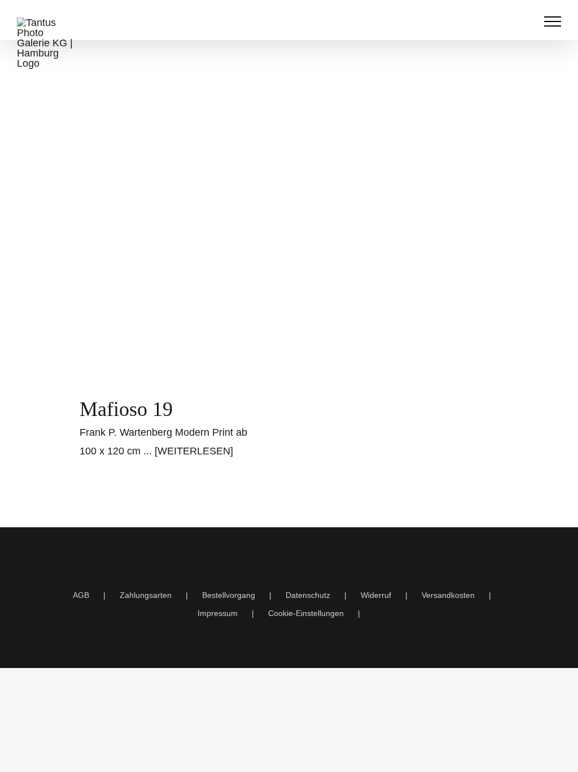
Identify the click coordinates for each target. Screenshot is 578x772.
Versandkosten (448, 595)
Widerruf (376, 595)
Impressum (218, 613)
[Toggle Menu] (552, 21)
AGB (81, 595)
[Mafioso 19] (173, 251)
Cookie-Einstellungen (306, 613)
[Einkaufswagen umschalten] (501, 21)
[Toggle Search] (524, 21)
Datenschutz (308, 595)
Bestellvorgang (228, 595)
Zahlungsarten (146, 595)
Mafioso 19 (126, 409)
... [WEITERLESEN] (188, 451)
